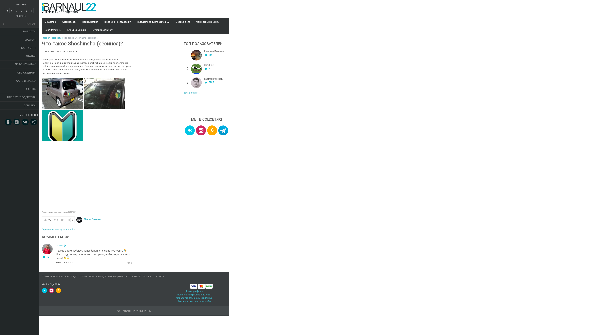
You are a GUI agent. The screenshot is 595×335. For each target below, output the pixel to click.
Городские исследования (117, 22)
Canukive (209, 65)
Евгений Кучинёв (214, 51)
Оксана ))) (61, 245)
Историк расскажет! (102, 30)
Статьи (31, 56)
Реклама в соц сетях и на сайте (194, 301)
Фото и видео (26, 80)
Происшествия (90, 22)
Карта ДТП (28, 47)
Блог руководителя (21, 97)
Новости (29, 31)
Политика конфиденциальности (194, 294)
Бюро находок (25, 64)
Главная (30, 39)
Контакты (159, 276)
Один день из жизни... (207, 22)
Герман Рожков (213, 78)
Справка (30, 105)
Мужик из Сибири (76, 30)
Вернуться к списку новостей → (59, 229)
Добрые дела (183, 22)
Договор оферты (194, 291)
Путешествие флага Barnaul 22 (153, 22)
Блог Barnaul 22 (53, 30)
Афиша (31, 89)
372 (49, 220)
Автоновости (69, 22)
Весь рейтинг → (192, 93)
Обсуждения (26, 72)
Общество (50, 22)
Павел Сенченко (93, 219)
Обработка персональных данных (194, 298)
